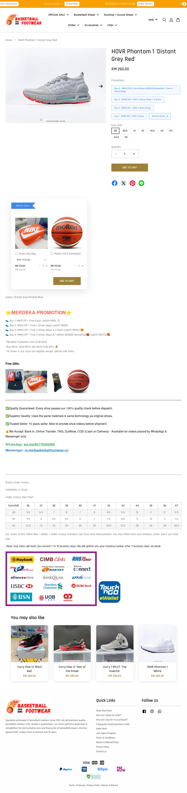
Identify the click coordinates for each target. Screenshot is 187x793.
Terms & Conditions (105, 737)
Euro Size (116, 125)
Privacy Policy (102, 746)
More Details (139, 3)
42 (142, 130)
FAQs (110, 25)
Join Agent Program (106, 733)
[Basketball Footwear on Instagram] (151, 713)
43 (161, 130)
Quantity (116, 147)
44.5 (116, 137)
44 (170, 130)
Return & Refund (110, 785)
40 (115, 130)
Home (8, 40)
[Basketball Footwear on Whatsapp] (159, 713)
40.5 (125, 130)
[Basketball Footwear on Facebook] (144, 713)
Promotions (117, 80)
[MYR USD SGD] (152, 20)
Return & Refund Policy (107, 742)
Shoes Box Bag (27, 253)
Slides (72, 25)
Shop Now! (66, 3)
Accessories (92, 25)
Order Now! (101, 728)
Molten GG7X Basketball (67, 253)
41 (134, 130)
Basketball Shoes (84, 15)
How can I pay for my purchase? (112, 719)
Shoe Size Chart (104, 710)
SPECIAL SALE (56, 15)
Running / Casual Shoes (118, 15)
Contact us (101, 751)
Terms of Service (77, 785)
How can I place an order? (109, 715)
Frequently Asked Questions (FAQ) (112, 724)
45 (126, 137)
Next (101, 86)
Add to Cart (67, 281)
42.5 (152, 130)
